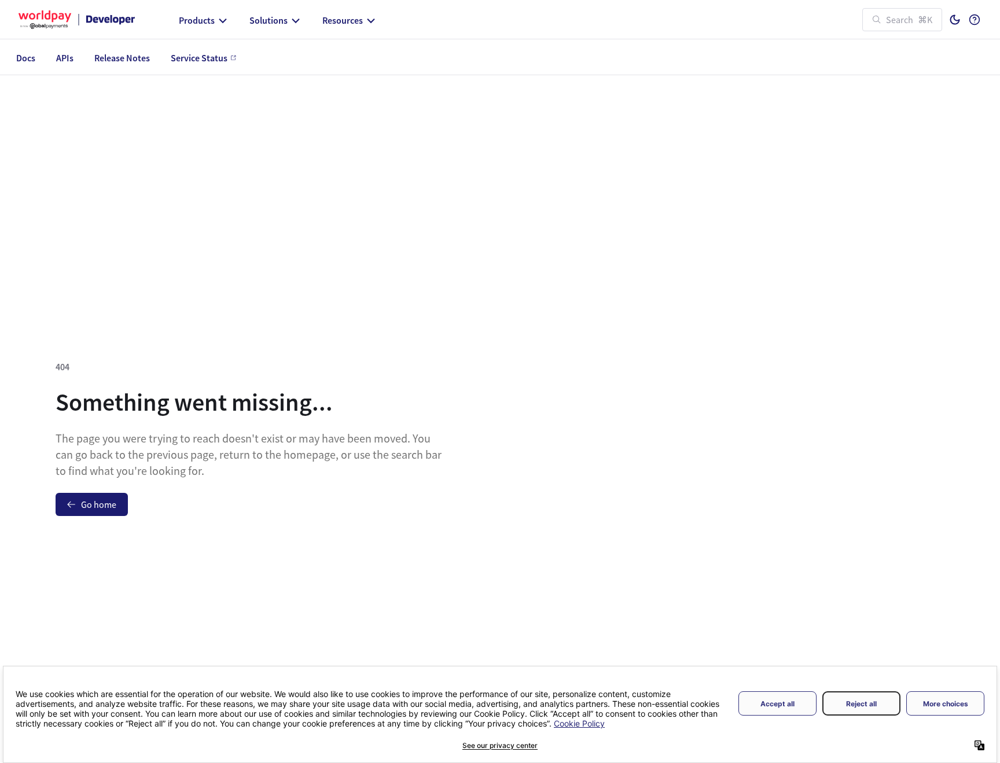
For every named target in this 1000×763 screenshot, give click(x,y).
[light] (955, 19)
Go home (98, 504)
